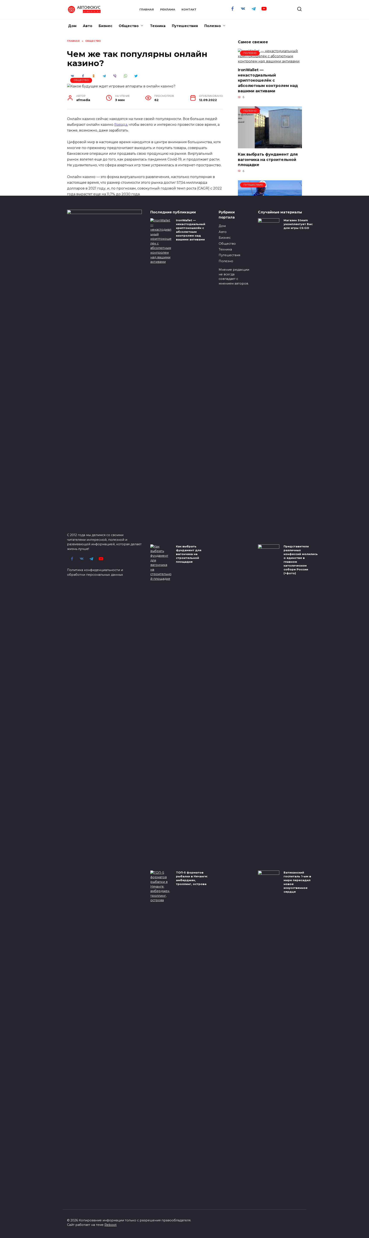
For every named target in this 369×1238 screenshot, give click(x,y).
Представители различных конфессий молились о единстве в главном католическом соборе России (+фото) (301, 560)
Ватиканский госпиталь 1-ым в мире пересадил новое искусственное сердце (297, 882)
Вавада (120, 125)
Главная (146, 9)
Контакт (189, 9)
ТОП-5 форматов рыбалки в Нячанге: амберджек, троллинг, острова (192, 878)
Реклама (167, 9)
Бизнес (105, 26)
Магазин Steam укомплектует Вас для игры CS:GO (298, 224)
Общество (129, 26)
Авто (87, 26)
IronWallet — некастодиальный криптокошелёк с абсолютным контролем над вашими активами (268, 80)
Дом (72, 26)
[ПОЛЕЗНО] (270, 61)
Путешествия (185, 26)
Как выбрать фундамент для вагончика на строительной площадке (268, 159)
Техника (157, 26)
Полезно (212, 26)
